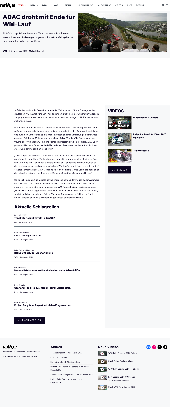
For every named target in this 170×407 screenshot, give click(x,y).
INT (15, 222)
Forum (140, 5)
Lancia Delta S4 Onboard (145, 117)
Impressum (7, 351)
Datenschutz (19, 351)
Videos (119, 5)
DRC (44, 5)
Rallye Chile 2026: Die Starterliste (33, 252)
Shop (129, 5)
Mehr (68, 5)
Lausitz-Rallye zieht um (27, 235)
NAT (56, 5)
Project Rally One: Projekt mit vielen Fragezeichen (42, 305)
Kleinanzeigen (86, 5)
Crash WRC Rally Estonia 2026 (121, 387)
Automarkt (104, 5)
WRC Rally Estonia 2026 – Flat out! (123, 369)
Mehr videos (119, 170)
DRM (32, 5)
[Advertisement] (85, 82)
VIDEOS (116, 110)
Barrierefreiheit (33, 351)
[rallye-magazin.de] (7, 5)
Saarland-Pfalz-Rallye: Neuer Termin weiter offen (42, 287)
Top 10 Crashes (141, 150)
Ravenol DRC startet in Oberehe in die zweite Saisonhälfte (47, 270)
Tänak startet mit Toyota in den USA (34, 218)
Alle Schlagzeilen (29, 320)
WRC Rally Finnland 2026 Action (122, 353)
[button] (164, 5)
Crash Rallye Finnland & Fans (120, 361)
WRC (20, 5)
